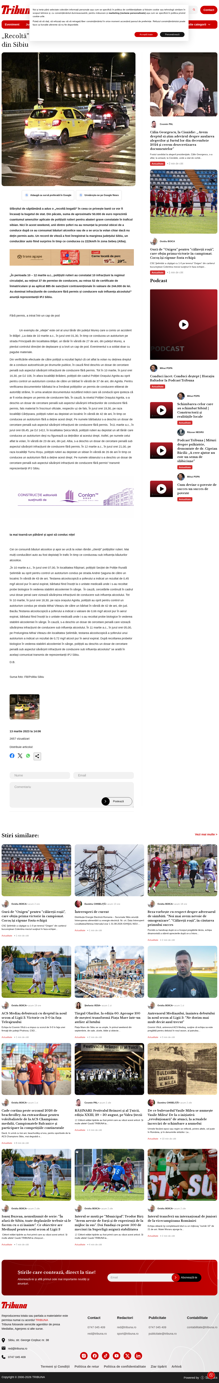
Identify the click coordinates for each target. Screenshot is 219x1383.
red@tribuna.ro (17, 1348)
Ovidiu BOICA (18, 904)
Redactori (125, 1318)
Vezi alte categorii (194, 24)
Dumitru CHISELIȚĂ (95, 904)
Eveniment (12, 24)
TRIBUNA (41, 1320)
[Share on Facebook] (12, 757)
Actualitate (158, 163)
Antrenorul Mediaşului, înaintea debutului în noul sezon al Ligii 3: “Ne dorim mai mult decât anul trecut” (181, 1018)
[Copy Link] (37, 756)
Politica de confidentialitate (125, 1366)
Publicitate (157, 1318)
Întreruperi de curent (92, 912)
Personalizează (172, 34)
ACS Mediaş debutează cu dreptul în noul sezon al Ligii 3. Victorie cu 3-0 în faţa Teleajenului (34, 1018)
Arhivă (176, 1366)
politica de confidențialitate (128, 9)
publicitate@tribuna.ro (163, 1333)
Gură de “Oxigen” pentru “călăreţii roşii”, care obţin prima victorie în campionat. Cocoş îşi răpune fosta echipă (182, 254)
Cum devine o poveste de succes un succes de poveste (197, 489)
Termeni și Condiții (55, 1366)
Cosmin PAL (91, 1102)
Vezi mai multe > (206, 834)
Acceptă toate (146, 34)
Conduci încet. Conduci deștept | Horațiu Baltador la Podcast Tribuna (182, 378)
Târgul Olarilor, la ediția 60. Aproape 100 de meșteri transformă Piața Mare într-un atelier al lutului (107, 1018)
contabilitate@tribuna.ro (202, 1327)
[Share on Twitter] (20, 757)
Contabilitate (197, 1318)
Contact (208, 10)
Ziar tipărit (159, 1366)
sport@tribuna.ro (128, 1333)
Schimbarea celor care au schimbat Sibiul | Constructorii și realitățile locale (195, 410)
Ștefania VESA (92, 1005)
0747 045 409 (96, 1327)
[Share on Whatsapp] (28, 757)
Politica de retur (87, 1366)
